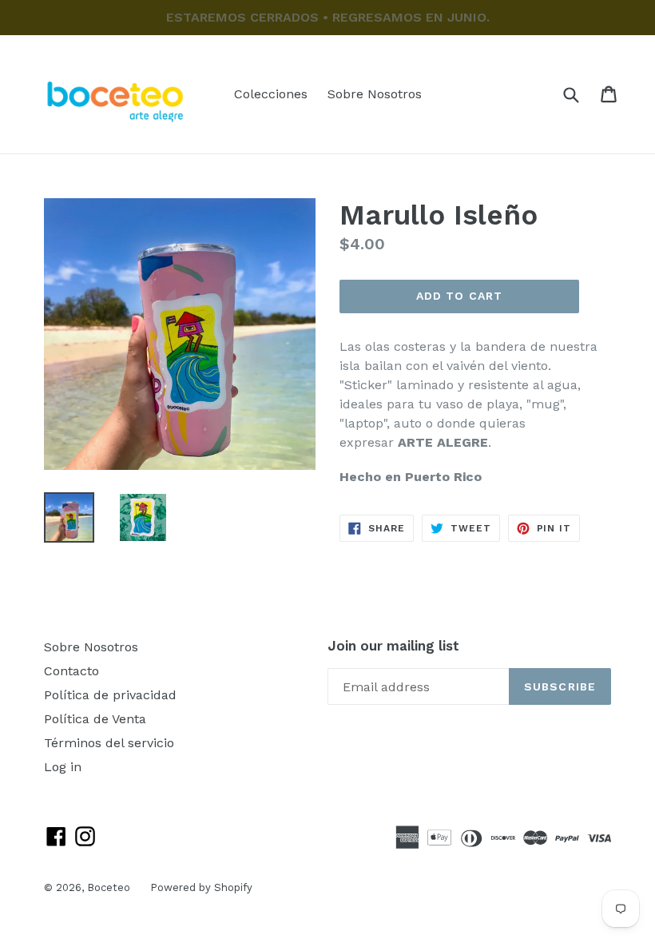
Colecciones (271, 93)
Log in (62, 766)
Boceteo (108, 887)
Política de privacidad (110, 694)
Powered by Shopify (201, 887)
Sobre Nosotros (375, 93)
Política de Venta (95, 718)
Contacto (71, 670)
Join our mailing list (393, 646)
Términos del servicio (109, 742)
